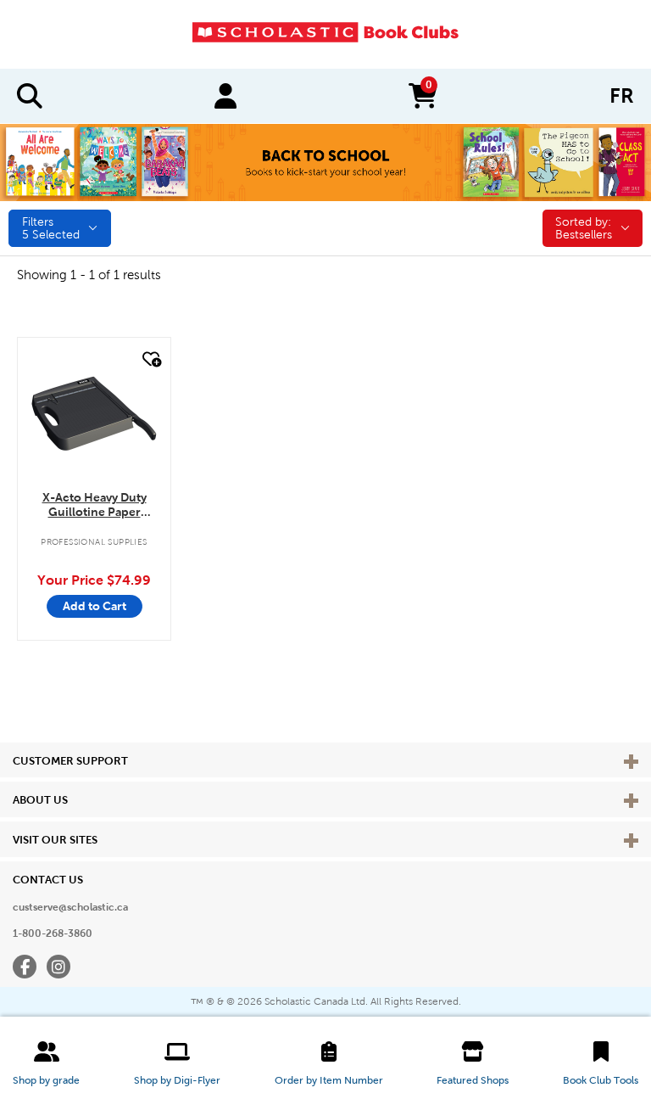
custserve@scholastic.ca (70, 907)
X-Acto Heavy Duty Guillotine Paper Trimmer (94, 505)
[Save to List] (150, 359)
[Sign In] (225, 95)
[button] (46, 1063)
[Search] (29, 96)
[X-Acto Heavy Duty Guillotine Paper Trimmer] (94, 414)
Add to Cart (94, 606)
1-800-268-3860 (52, 933)
